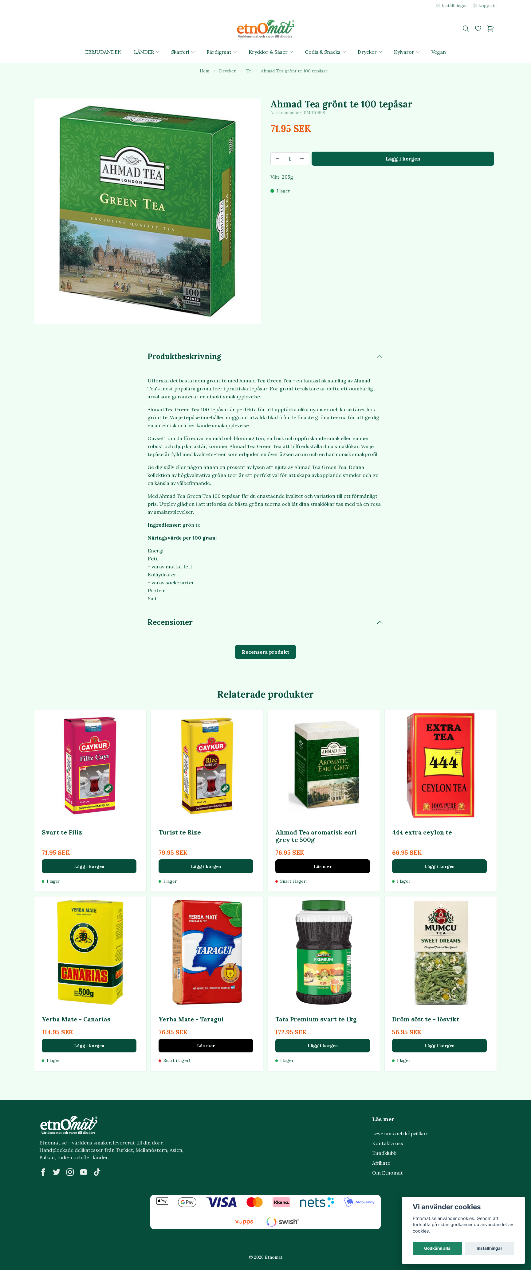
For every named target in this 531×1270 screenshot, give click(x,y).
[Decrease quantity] (277, 159)
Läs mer (323, 866)
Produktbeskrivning (184, 356)
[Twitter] (56, 1172)
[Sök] (466, 28)
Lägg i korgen (89, 866)
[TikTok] (97, 1172)
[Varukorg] (490, 28)
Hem (204, 71)
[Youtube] (83, 1172)
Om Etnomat (387, 1173)
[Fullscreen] (147, 211)
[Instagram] (70, 1172)
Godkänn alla (437, 1248)
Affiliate (381, 1163)
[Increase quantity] (302, 159)
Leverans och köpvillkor (400, 1133)
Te (248, 71)
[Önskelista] (478, 28)
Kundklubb (384, 1153)
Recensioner (170, 622)
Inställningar (489, 1248)
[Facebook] (43, 1172)
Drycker (227, 71)
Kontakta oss (387, 1143)
